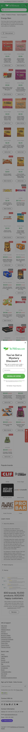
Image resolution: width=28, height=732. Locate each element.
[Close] (25, 342)
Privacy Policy (20, 381)
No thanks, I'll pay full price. (14, 386)
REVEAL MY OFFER (14, 376)
